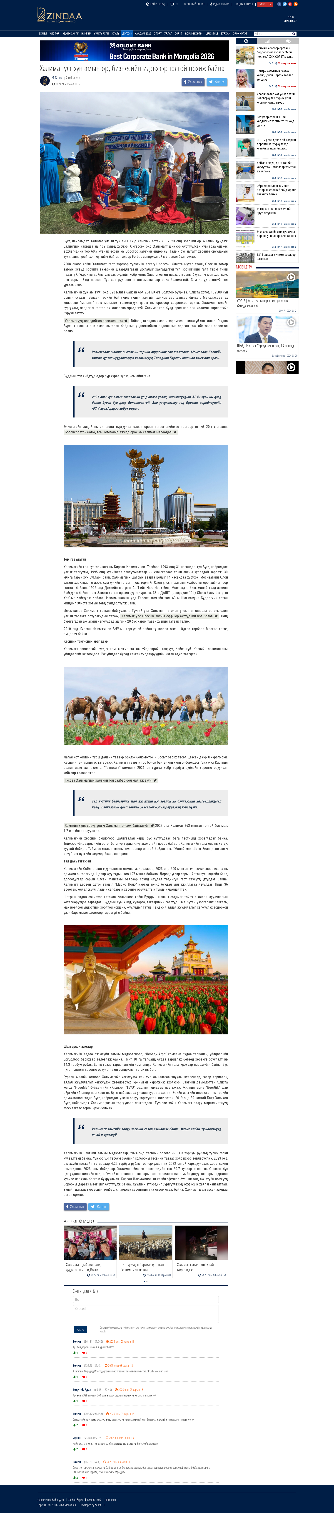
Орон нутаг (240, 33)
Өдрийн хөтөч (194, 33)
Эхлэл (43, 33)
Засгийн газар (278, 356)
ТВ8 (176, 4)
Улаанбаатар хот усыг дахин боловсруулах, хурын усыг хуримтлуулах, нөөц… (277, 98)
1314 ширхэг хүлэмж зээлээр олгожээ (277, 257)
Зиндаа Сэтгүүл (244, 4)
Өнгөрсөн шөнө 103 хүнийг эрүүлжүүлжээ (277, 211)
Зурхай (225, 33)
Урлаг (168, 33)
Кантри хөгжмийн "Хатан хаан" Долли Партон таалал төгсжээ (277, 75)
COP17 (178, 33)
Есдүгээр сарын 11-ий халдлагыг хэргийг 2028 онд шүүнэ (277, 121)
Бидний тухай (94, 1500)
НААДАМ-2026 (143, 33)
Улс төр (55, 33)
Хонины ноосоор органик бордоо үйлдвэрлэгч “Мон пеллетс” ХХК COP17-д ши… (277, 52)
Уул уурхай (101, 33)
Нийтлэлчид (157, 4)
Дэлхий (127, 33)
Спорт (158, 33)
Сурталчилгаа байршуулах (50, 1500)
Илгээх (80, 1329)
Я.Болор (57, 77)
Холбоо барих (75, 1500)
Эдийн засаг (70, 33)
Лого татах (110, 1500)
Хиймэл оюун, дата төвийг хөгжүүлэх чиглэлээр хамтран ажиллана (277, 167)
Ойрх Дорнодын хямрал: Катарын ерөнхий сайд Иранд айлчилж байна (277, 190)
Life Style (212, 33)
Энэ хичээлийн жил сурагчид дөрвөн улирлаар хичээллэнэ (277, 234)
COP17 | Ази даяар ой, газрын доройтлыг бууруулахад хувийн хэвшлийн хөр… (277, 144)
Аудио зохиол (220, 4)
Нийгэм (86, 33)
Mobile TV (265, 4)
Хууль (116, 33)
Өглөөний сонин (194, 4)
